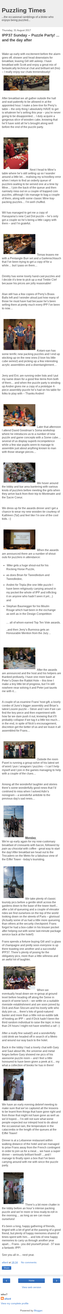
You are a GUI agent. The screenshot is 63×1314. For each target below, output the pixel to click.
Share (6, 1268)
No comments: (29, 1262)
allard (7, 1298)
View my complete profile (15, 1303)
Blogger (38, 1310)
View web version (31, 1287)
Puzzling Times (24, 10)
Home (31, 1280)
